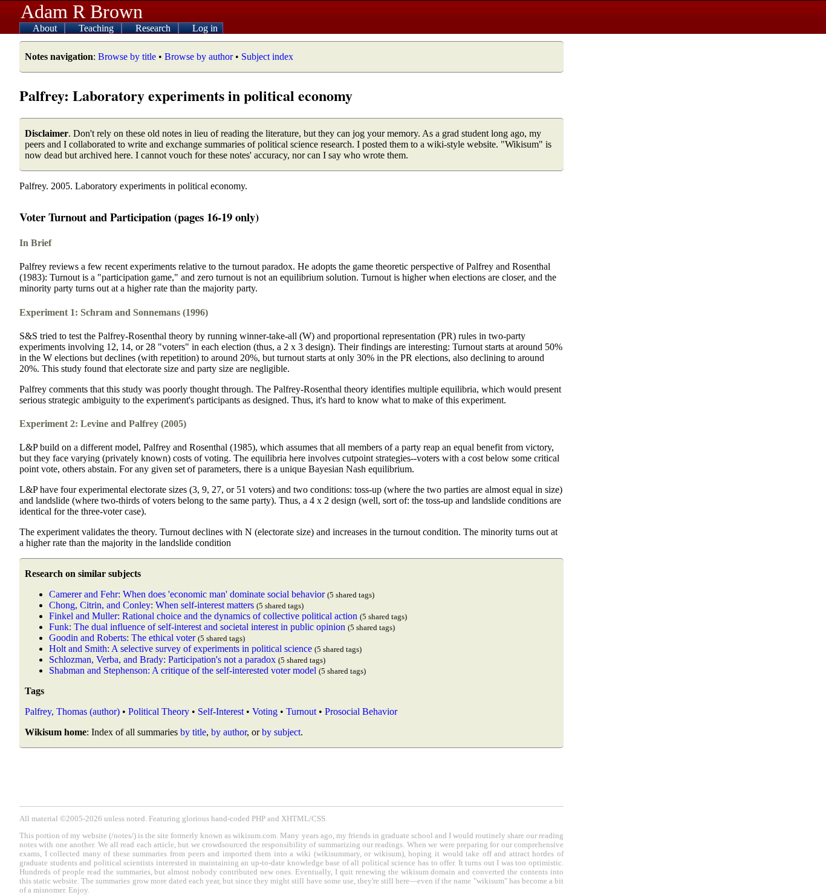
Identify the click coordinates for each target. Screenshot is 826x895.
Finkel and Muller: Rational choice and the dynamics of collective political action (203, 616)
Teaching (97, 28)
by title (193, 732)
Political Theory (158, 711)
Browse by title (127, 56)
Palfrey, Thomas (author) (72, 711)
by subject (281, 732)
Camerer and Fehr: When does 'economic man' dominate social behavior (187, 594)
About (46, 28)
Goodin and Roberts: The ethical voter (122, 638)
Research (154, 28)
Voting (265, 711)
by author (229, 732)
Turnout (301, 711)
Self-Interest (221, 711)
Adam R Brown (82, 11)
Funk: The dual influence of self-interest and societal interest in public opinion (197, 627)
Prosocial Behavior (361, 711)
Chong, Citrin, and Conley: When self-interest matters (151, 605)
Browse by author (198, 56)
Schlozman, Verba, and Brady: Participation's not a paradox (162, 659)
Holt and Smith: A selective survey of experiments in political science (180, 648)
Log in (205, 28)
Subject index (267, 56)
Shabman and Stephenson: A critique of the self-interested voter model (182, 670)
